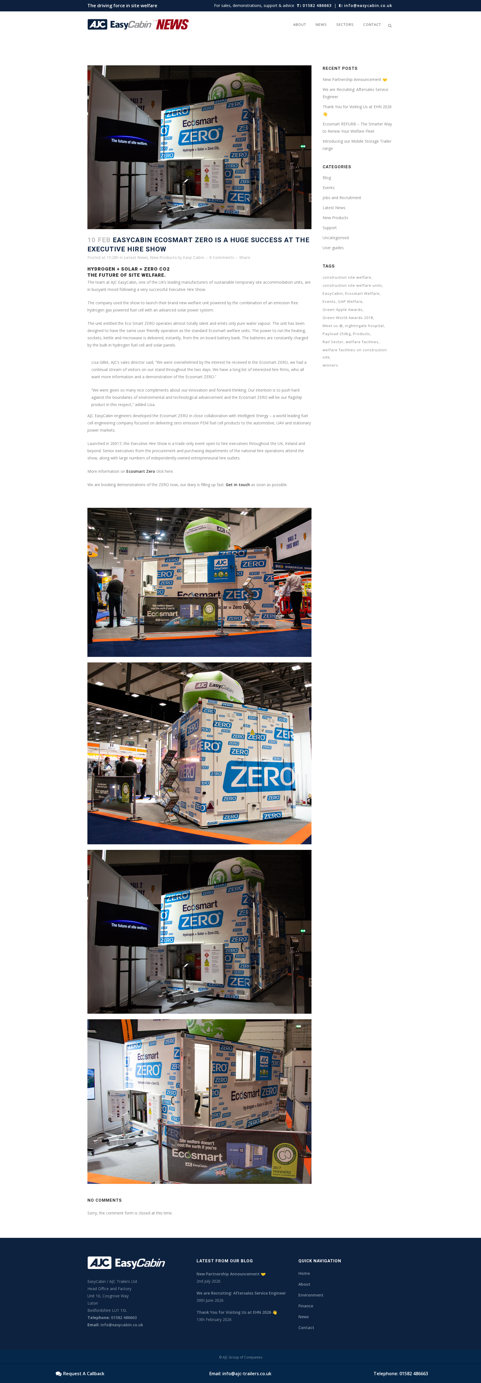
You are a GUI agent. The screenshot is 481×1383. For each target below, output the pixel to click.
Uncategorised (336, 237)
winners (330, 365)
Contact (306, 1327)
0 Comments (221, 257)
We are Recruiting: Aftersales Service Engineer (241, 1293)
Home (304, 1273)
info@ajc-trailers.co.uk (246, 1373)
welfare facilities (362, 341)
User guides (333, 247)
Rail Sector (333, 341)
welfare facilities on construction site (355, 353)
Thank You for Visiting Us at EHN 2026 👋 (237, 1312)
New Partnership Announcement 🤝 (355, 79)
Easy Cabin (193, 257)
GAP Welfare (350, 301)
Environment (310, 1295)
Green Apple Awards (343, 309)
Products (361, 333)
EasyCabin (333, 293)
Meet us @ (333, 325)
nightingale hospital (364, 325)
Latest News (136, 257)
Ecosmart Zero (140, 471)
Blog (327, 177)
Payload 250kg (337, 333)
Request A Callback (83, 1373)
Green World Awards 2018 (348, 317)
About (304, 1284)
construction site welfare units (352, 285)
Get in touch (238, 484)
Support (330, 227)
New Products (163, 257)
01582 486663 (314, 5)
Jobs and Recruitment (342, 197)
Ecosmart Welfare (362, 293)
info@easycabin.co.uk (365, 5)
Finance (305, 1305)
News (303, 1316)
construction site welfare (347, 277)
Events (329, 187)
